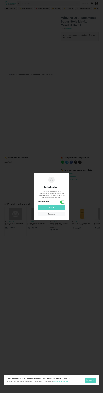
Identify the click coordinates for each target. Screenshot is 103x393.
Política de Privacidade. (60, 381)
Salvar (51, 207)
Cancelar (51, 214)
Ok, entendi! (90, 380)
